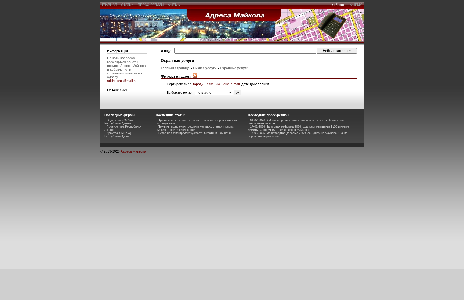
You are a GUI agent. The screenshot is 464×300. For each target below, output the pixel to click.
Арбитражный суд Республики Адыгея (117, 134)
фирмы (174, 5)
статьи (127, 5)
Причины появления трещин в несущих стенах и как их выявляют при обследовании (195, 128)
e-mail (235, 84)
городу (198, 84)
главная (109, 5)
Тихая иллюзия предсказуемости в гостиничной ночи (194, 133)
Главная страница (175, 68)
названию (212, 84)
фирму (356, 5)
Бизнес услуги (204, 68)
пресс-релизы (151, 5)
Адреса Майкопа (133, 151)
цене (225, 84)
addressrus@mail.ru (122, 81)
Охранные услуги (234, 68)
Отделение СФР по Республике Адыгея (118, 121)
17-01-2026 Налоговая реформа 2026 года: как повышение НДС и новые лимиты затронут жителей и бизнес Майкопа (298, 128)
